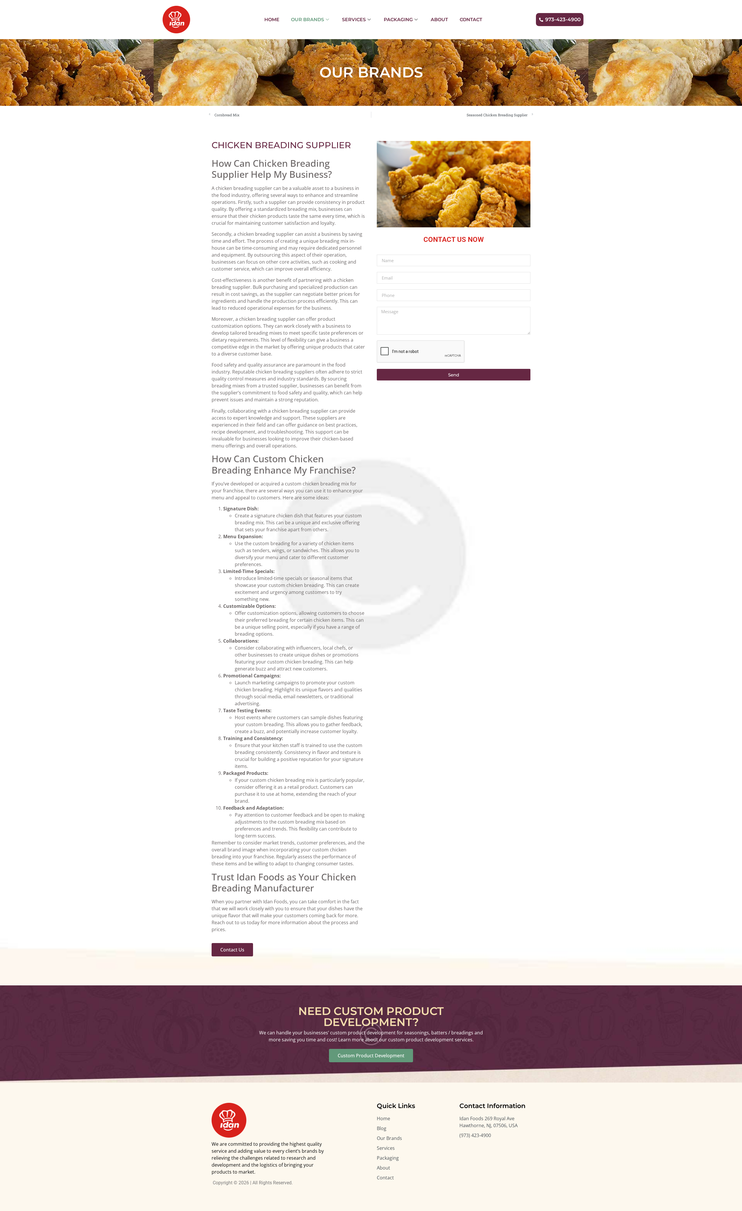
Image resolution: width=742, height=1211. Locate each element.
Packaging (398, 19)
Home (271, 19)
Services (354, 19)
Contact (471, 19)
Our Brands (307, 19)
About (439, 19)
